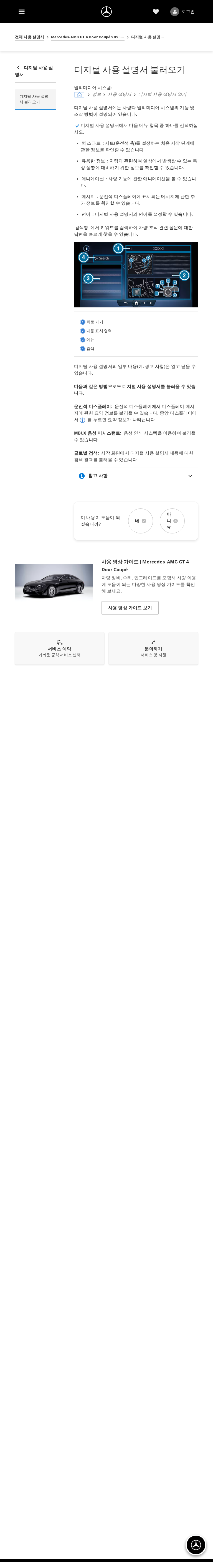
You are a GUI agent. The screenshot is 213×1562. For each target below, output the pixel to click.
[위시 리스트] (155, 11)
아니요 (169, 520)
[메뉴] (21, 12)
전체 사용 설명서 (29, 37)
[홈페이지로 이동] (106, 11)
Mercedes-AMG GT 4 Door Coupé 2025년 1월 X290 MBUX (88, 37)
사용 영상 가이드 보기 (130, 608)
